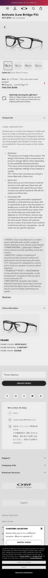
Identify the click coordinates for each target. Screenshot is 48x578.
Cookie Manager (36, 558)
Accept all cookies (24, 562)
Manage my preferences (24, 572)
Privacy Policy (24, 556)
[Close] (41, 528)
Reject (24, 567)
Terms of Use (37, 556)
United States (24, 542)
